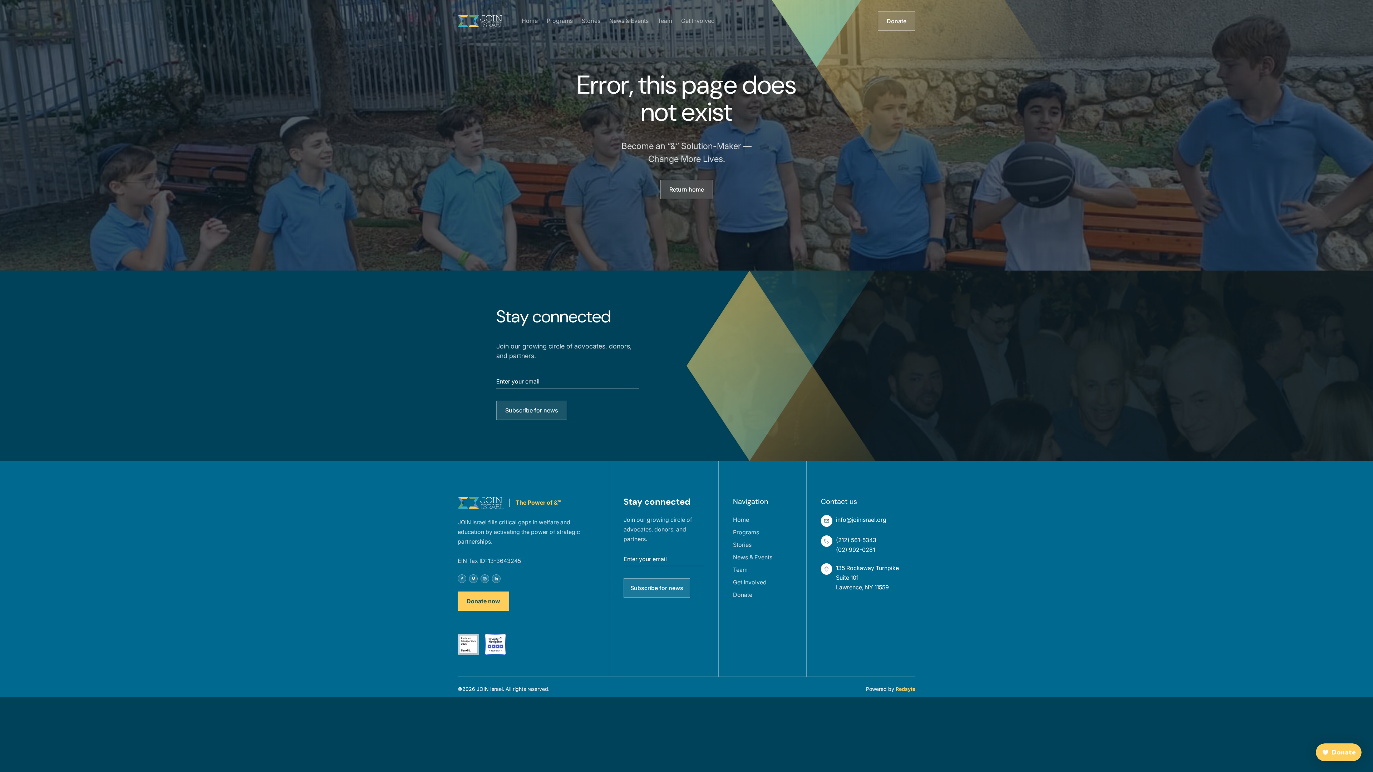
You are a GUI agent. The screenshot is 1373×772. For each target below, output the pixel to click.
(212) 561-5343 (856, 540)
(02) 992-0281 (855, 549)
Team (665, 20)
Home (530, 20)
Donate (896, 21)
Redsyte (905, 689)
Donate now (483, 601)
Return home (686, 189)
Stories (591, 20)
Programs (560, 20)
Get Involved (698, 20)
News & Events (629, 20)
